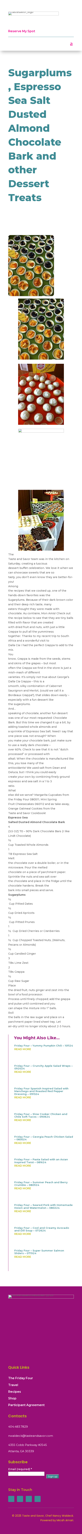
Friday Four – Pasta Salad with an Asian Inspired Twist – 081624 (41, 1161)
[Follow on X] (20, 1499)
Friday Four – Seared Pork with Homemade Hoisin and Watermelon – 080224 (43, 1206)
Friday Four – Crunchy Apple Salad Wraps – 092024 (43, 1067)
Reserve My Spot (21, 31)
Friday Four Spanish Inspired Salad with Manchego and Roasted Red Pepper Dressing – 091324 (41, 1091)
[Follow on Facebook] (11, 1499)
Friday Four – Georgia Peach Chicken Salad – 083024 (43, 1138)
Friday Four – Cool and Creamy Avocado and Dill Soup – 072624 (41, 1229)
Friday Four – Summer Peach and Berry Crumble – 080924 (41, 1183)
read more (22, 1049)
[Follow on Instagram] (29, 1499)
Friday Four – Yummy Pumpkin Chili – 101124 (43, 1045)
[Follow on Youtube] (38, 1499)
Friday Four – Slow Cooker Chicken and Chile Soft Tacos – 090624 (40, 1115)
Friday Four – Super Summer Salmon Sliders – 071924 (39, 1252)
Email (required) (20, 1469)
